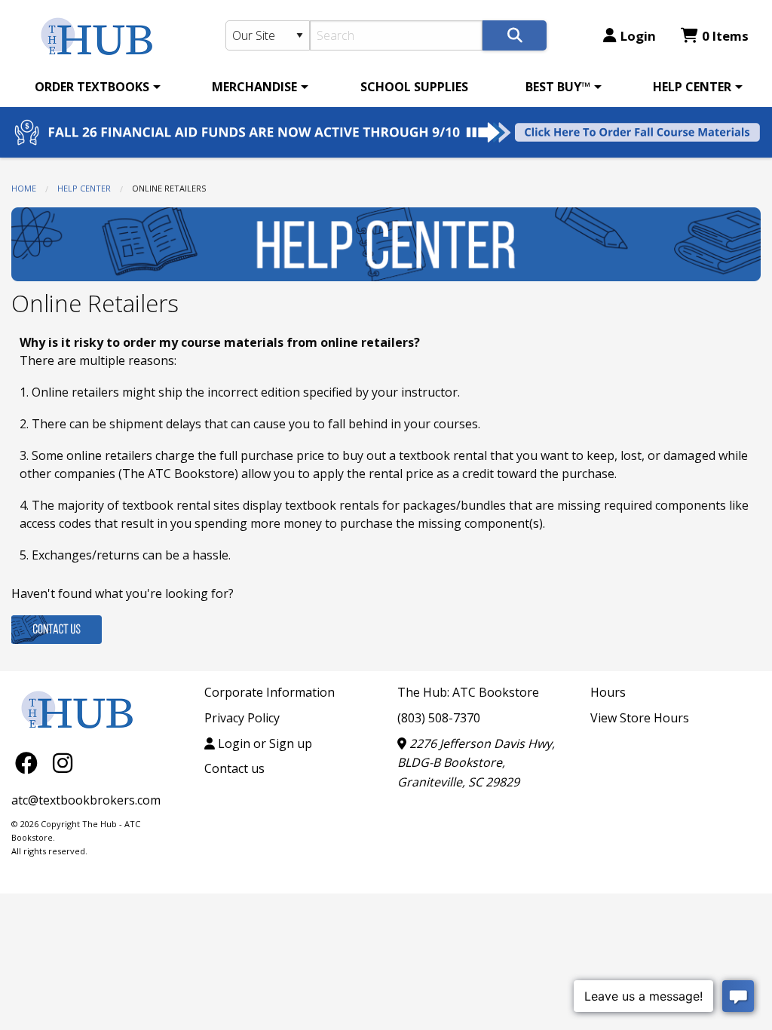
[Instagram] (62, 762)
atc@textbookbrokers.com (86, 800)
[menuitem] (95, 86)
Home (23, 188)
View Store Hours (639, 718)
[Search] (514, 35)
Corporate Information (269, 692)
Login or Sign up (263, 743)
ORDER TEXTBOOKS (92, 86)
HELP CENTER (692, 86)
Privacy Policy (242, 718)
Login (638, 35)
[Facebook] (30, 762)
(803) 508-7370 (438, 718)
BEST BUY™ (557, 86)
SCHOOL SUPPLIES (414, 86)
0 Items (725, 35)
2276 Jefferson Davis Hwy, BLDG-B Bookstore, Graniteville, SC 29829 (476, 762)
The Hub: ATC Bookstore (468, 692)
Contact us (234, 768)
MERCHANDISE (254, 86)
